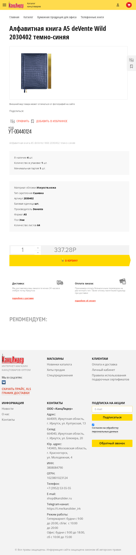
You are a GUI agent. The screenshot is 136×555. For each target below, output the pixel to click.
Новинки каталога (59, 364)
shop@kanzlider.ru (59, 498)
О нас (5, 414)
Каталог (28, 17)
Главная (14, 17)
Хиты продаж (56, 370)
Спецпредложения (60, 375)
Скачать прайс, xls (16, 389)
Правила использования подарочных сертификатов (110, 377)
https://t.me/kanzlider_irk (64, 509)
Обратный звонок (112, 443)
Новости (7, 409)
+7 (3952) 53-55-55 (59, 488)
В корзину (71, 260)
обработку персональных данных (105, 429)
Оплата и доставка (104, 364)
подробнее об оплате (85, 301)
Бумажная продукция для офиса (56, 17)
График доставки (16, 393)
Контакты (8, 420)
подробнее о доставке (23, 298)
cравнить (22, 121)
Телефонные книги (92, 17)
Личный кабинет (103, 370)
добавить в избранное (51, 121)
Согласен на (105, 429)
